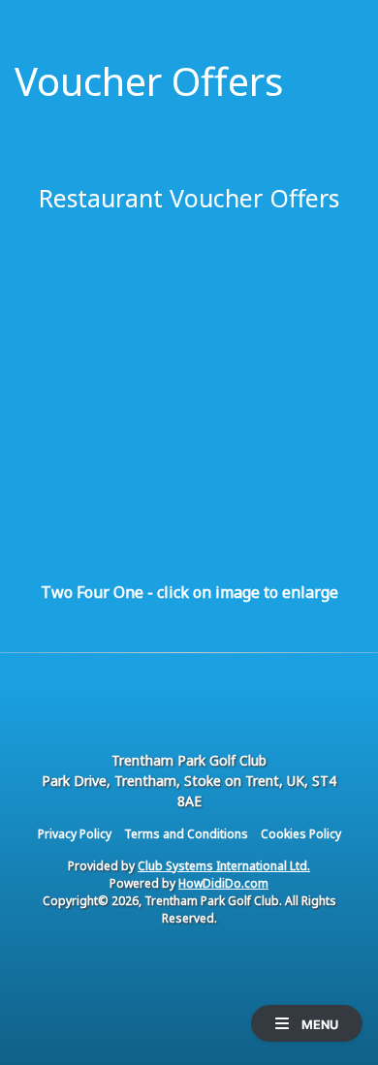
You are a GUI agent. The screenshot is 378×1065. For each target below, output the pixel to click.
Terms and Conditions (186, 834)
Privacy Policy (74, 834)
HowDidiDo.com (223, 883)
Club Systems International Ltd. (224, 866)
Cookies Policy (301, 834)
